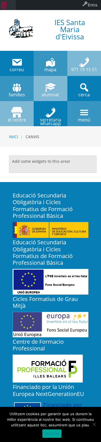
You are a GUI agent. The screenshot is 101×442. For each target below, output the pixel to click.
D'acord (52, 433)
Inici (13, 136)
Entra (92, 5)
